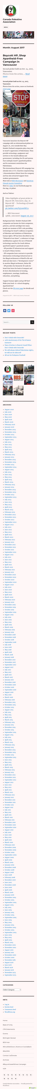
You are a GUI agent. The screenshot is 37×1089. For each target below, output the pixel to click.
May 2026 (8, 417)
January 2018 (9, 657)
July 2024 (8, 472)
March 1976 (9, 967)
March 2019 (9, 627)
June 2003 (8, 935)
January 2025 (9, 457)
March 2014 (9, 742)
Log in (7, 1004)
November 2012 (10, 777)
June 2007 (8, 882)
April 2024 (8, 479)
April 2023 (8, 507)
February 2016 (10, 700)
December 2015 (10, 702)
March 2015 (9, 720)
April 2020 (8, 595)
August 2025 (9, 439)
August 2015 (9, 710)
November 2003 (10, 927)
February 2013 (10, 770)
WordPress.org (10, 1012)
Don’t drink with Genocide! (14, 337)
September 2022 (10, 522)
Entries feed (9, 1007)
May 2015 (8, 715)
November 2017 (10, 662)
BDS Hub (16, 295)
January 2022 (9, 542)
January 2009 (9, 865)
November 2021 (10, 547)
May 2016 (8, 695)
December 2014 (10, 727)
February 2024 (10, 484)
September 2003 (10, 932)
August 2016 (9, 692)
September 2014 (10, 732)
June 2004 (8, 920)
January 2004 (9, 925)
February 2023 (10, 512)
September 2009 (11, 855)
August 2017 (9, 667)
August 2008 (9, 872)
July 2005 (8, 907)
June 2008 (8, 875)
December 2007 (10, 880)
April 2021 (8, 565)
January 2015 (9, 725)
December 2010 (10, 822)
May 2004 (8, 922)
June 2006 (8, 887)
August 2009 (9, 857)
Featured (26, 295)
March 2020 (9, 597)
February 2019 (10, 630)
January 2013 (9, 772)
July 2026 (8, 412)
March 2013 (9, 767)
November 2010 (10, 825)
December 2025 (10, 429)
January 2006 (9, 895)
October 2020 (9, 580)
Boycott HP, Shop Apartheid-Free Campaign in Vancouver (14, 60)
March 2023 (9, 509)
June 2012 (8, 785)
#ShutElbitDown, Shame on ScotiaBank (17, 1047)
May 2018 (8, 650)
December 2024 (10, 459)
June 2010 (8, 835)
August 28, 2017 (27, 216)
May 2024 (8, 477)
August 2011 (9, 807)
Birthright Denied (9, 1038)
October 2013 (9, 755)
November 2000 (10, 955)
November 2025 (10, 432)
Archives (6, 1060)
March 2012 (9, 792)
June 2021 (8, 560)
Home (5, 1020)
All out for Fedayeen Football (15, 355)
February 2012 (10, 795)
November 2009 (10, 850)
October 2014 (9, 730)
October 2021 (9, 550)
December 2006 (10, 885)
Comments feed (10, 1009)
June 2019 (8, 620)
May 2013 (8, 762)
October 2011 (9, 805)
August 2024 (9, 469)
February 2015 (10, 722)
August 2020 (9, 585)
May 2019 (8, 622)
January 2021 (9, 572)
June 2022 (8, 530)
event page (7, 89)
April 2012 (8, 790)
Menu (6, 27)
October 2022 (9, 520)
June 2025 (8, 444)
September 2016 (10, 690)
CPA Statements (9, 1029)
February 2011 (9, 820)
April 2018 (8, 652)
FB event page (18, 288)
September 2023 (10, 497)
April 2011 (8, 815)
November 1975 (10, 972)
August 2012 (9, 782)
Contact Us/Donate (10, 1055)
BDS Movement (17, 181)
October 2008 (9, 870)
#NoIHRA (6, 1051)
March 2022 (9, 537)
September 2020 (10, 582)
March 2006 (9, 892)
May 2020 (8, 592)
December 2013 (10, 750)
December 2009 (10, 847)
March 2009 (9, 862)
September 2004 (10, 917)
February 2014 (10, 745)
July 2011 (8, 810)
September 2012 (10, 780)
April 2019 (8, 625)
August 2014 (9, 735)
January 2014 (9, 747)
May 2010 (8, 837)
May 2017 (8, 672)
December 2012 (10, 775)
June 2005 (8, 910)
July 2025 (8, 442)
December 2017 (10, 660)
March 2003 (9, 942)
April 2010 (8, 840)
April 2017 (8, 675)
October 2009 (9, 852)
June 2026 (8, 414)
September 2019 (10, 612)
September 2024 (10, 467)
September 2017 (10, 665)
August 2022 (9, 525)
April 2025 (8, 449)
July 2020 (8, 587)
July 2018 (8, 645)
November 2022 (10, 517)
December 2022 (10, 515)
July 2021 (8, 557)
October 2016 (9, 687)
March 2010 (9, 842)
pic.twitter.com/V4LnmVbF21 (17, 208)
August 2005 (9, 905)
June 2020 (8, 590)
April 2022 (8, 535)
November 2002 (10, 947)
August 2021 (9, 555)
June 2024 (8, 474)
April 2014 (8, 740)
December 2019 (10, 605)
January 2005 (9, 912)
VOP (4, 1069)
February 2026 (10, 424)
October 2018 (9, 640)
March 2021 (9, 567)
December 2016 (10, 682)
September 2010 (10, 827)
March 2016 (9, 697)
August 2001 (9, 950)
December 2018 (10, 635)
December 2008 (10, 867)
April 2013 (8, 765)
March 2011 (9, 817)
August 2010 (9, 830)
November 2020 (10, 577)
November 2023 (10, 492)
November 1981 (10, 960)
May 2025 (8, 447)
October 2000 (9, 957)
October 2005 (9, 900)
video (11, 186)
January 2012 (9, 797)
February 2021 (10, 570)
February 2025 (10, 454)
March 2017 (9, 677)
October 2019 (9, 610)
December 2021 (10, 545)
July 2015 (8, 712)
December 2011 (10, 800)
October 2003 (9, 930)
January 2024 (9, 487)
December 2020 (10, 575)
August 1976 (9, 962)
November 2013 (10, 752)
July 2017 (8, 670)
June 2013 (8, 760)
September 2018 (10, 642)
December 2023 (10, 489)
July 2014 (8, 737)
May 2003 (8, 937)
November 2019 (10, 607)
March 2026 (9, 422)
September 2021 (10, 552)
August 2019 (9, 615)
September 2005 (10, 902)
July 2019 (8, 617)
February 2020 (10, 600)
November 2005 (10, 897)
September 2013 (10, 757)
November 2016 (10, 685)
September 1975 (10, 975)
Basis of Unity (8, 1025)
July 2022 (8, 527)
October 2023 (9, 494)
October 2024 (9, 464)
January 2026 (9, 427)
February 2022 (10, 540)
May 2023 (8, 504)
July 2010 (8, 832)
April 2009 (8, 860)
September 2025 (10, 437)
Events (22, 295)
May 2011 (8, 812)
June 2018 (8, 647)
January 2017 (9, 680)
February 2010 (10, 845)
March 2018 (9, 655)
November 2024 (10, 462)
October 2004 (9, 915)
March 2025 (9, 452)
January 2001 (9, 952)
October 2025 (9, 434)
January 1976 (9, 970)
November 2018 (10, 637)
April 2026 (8, 419)
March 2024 (9, 482)
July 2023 (8, 499)
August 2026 (9, 409)
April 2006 (8, 890)
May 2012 (8, 787)
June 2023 (8, 502)
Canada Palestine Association (12, 20)
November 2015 (10, 705)
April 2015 (8, 717)
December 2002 (10, 945)
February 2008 (10, 877)
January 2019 (9, 632)
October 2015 (9, 707)
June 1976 (8, 965)
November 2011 (10, 802)
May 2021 (8, 562)
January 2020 (9, 602)
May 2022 (8, 532)
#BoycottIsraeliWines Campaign (14, 1064)
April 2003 (8, 940)
